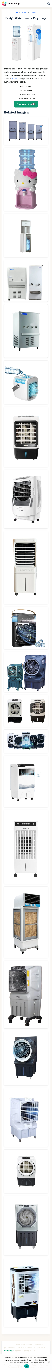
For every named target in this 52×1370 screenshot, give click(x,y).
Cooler (15, 78)
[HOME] (17, 12)
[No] (49, 1362)
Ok (26, 1366)
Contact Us (9, 1351)
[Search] (48, 3)
